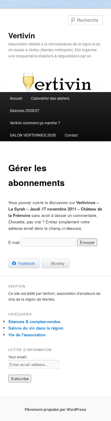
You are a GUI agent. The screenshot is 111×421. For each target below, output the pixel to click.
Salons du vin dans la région (36, 328)
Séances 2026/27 (24, 110)
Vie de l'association (27, 335)
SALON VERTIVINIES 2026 (33, 134)
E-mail (14, 242)
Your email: (17, 356)
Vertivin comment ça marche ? (35, 122)
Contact (71, 134)
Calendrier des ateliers (50, 98)
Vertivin (21, 35)
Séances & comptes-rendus (34, 321)
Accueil (16, 98)
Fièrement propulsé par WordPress (55, 409)
